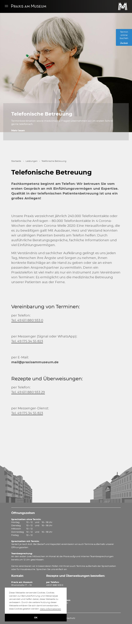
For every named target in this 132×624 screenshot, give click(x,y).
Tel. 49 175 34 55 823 (27, 341)
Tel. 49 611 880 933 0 (27, 320)
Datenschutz (68, 618)
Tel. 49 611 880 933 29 (28, 392)
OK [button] (36, 617)
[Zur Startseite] (28, 6)
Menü (6, 6)
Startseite (16, 161)
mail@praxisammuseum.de (35, 362)
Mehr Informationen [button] (50, 609)
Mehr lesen (18, 130)
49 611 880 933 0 (54, 585)
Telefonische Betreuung (41, 114)
